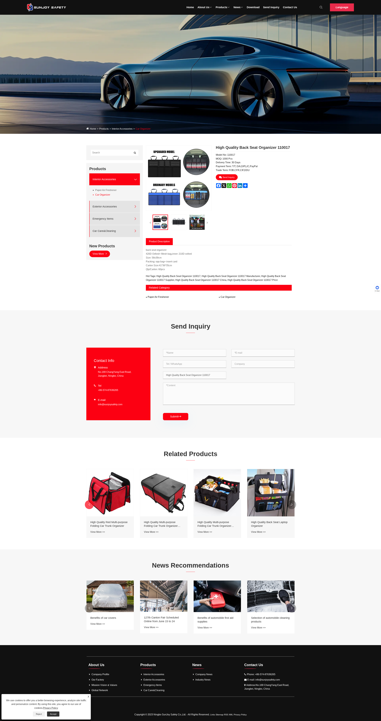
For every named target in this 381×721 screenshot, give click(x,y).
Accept (53, 714)
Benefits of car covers (103, 617)
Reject (39, 714)
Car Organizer (143, 129)
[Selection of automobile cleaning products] (271, 596)
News (237, 7)
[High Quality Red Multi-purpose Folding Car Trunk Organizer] (110, 492)
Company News (203, 674)
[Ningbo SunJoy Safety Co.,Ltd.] (46, 7)
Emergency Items (103, 218)
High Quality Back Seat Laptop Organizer (269, 524)
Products (221, 7)
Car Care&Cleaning (104, 230)
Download (253, 7)
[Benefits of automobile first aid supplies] (217, 596)
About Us (203, 7)
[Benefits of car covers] (110, 596)
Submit (175, 416)
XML (231, 714)
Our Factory (98, 679)
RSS (226, 714)
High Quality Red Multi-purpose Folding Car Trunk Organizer (109, 524)
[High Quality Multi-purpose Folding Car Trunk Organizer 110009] (163, 492)
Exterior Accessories (105, 206)
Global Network (100, 690)
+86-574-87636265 (108, 390)
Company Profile (100, 674)
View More (98, 254)
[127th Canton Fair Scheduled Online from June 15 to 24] (163, 596)
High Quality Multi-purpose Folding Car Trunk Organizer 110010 (214, 524)
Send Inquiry (271, 7)
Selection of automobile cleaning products (270, 619)
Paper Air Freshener (106, 190)
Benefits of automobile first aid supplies (215, 619)
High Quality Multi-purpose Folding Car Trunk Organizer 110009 (161, 524)
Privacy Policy (240, 714)
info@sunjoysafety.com (110, 404)
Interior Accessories (122, 129)
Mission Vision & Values (104, 685)
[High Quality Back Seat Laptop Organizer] (271, 492)
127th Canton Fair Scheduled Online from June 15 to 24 (161, 619)
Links (212, 714)
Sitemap (219, 714)
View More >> (97, 532)
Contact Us (290, 7)
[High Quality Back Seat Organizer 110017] (160, 222)
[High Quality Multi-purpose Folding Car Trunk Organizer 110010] (217, 492)
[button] (89, 504)
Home (190, 7)
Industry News (202, 679)
